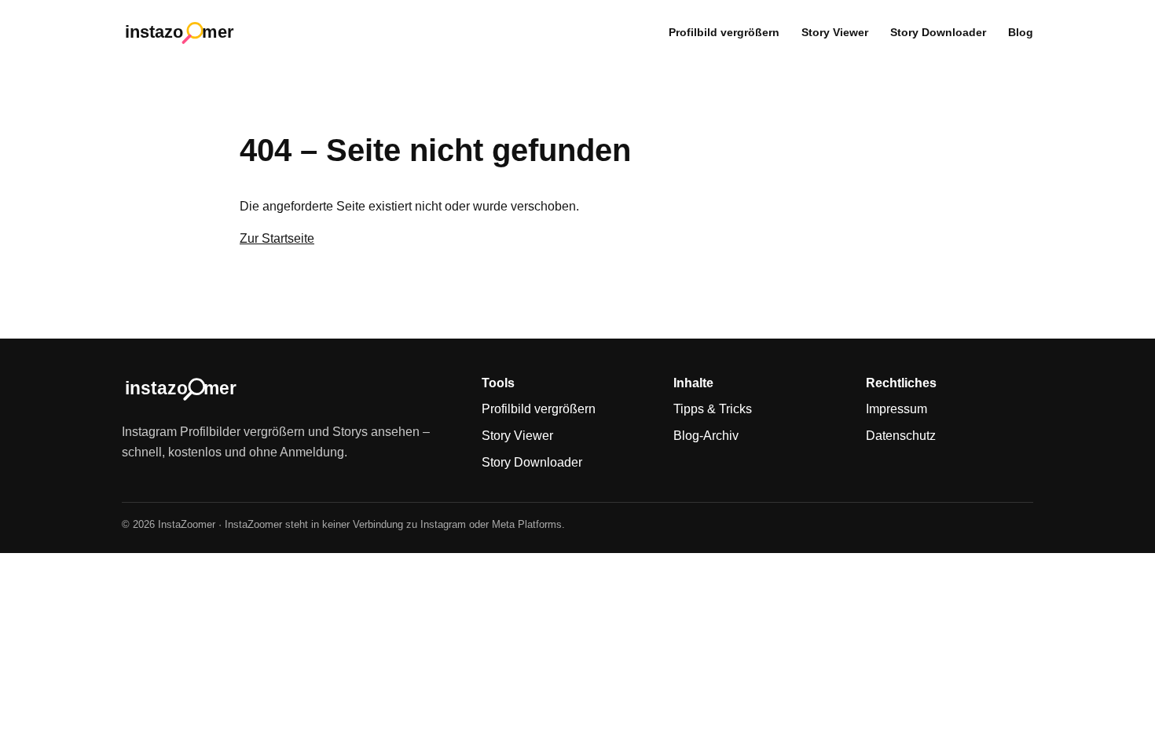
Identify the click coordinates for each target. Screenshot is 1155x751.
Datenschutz (901, 435)
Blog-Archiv (706, 435)
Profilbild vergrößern (724, 32)
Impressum (896, 409)
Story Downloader (938, 32)
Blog (1020, 32)
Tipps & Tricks (712, 409)
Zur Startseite (277, 238)
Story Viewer (834, 32)
